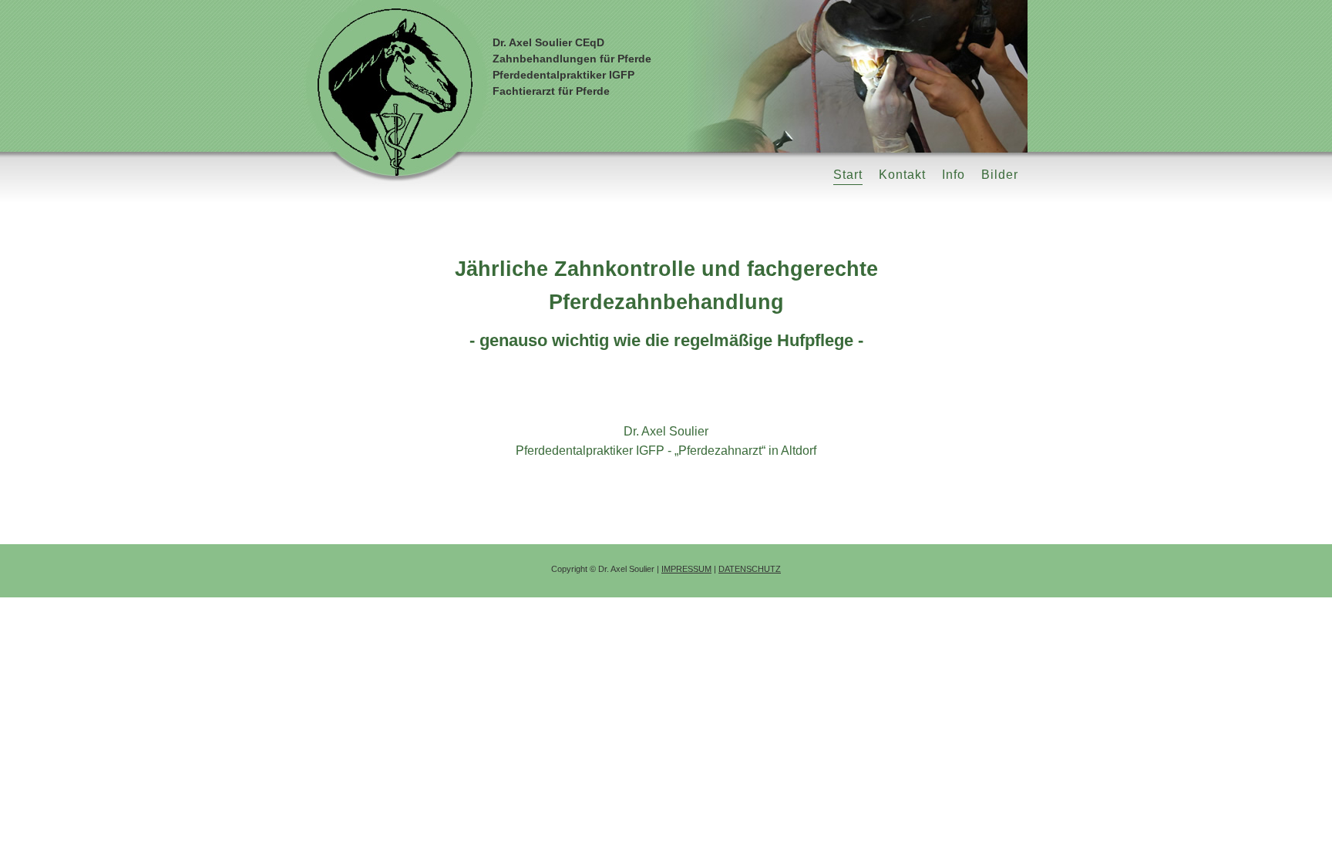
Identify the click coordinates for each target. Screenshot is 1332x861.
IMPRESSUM (686, 568)
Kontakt (902, 174)
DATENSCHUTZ (749, 568)
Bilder (999, 174)
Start (848, 174)
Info (953, 174)
